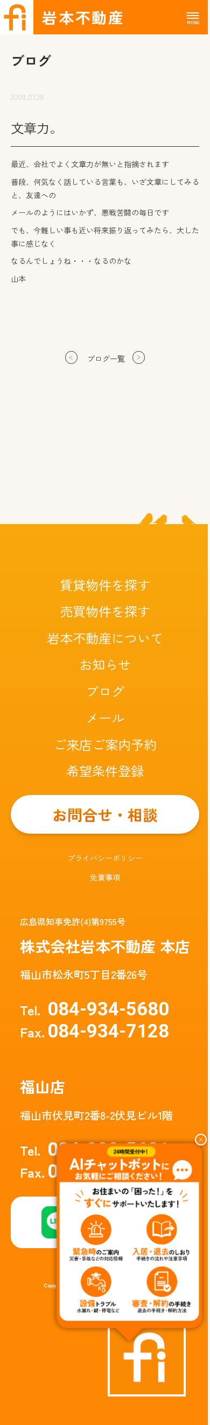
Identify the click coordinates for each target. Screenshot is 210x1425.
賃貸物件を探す (105, 584)
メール (105, 717)
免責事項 (105, 877)
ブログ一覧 (106, 359)
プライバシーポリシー (105, 858)
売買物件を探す (105, 610)
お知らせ (105, 664)
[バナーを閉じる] (201, 1139)
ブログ (105, 691)
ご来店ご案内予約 (105, 744)
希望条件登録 (105, 770)
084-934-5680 (94, 1009)
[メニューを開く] (192, 17)
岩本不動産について (105, 637)
